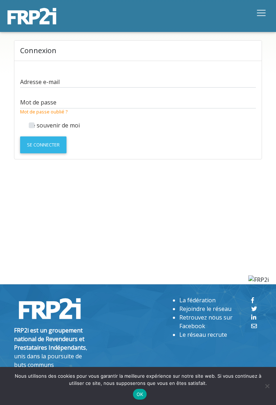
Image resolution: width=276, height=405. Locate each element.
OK (140, 394)
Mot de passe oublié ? (44, 111)
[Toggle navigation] (261, 13)
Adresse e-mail (40, 82)
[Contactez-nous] (254, 326)
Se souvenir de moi (54, 125)
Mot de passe (38, 102)
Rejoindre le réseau (205, 309)
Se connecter (43, 144)
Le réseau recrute (203, 335)
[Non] (267, 386)
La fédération (197, 300)
